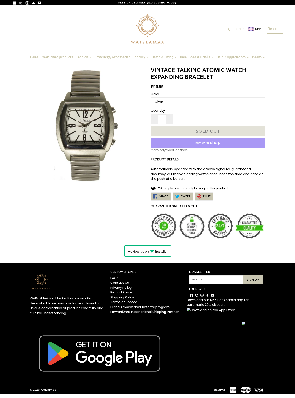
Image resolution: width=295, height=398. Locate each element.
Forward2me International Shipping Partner (144, 311)
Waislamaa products (57, 57)
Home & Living (163, 57)
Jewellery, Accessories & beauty (120, 57)
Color (155, 94)
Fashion (83, 57)
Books (257, 57)
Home (34, 57)
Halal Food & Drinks (195, 57)
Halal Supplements (232, 57)
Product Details (165, 159)
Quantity (158, 110)
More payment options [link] (169, 150)
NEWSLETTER (199, 272)
